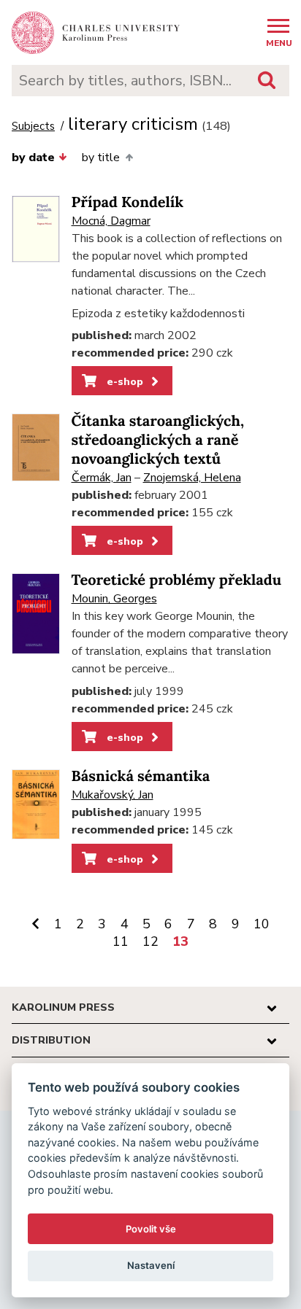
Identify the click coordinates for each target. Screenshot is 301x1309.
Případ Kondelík (128, 202)
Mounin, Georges (114, 599)
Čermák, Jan (102, 478)
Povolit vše (151, 1229)
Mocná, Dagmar (111, 221)
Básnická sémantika (141, 776)
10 (262, 924)
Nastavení (151, 1265)
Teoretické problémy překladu (177, 580)
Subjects (33, 126)
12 (150, 941)
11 (121, 941)
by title (101, 157)
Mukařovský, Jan (112, 795)
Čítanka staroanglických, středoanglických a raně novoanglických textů (158, 440)
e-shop (123, 381)
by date (33, 157)
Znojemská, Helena (192, 478)
